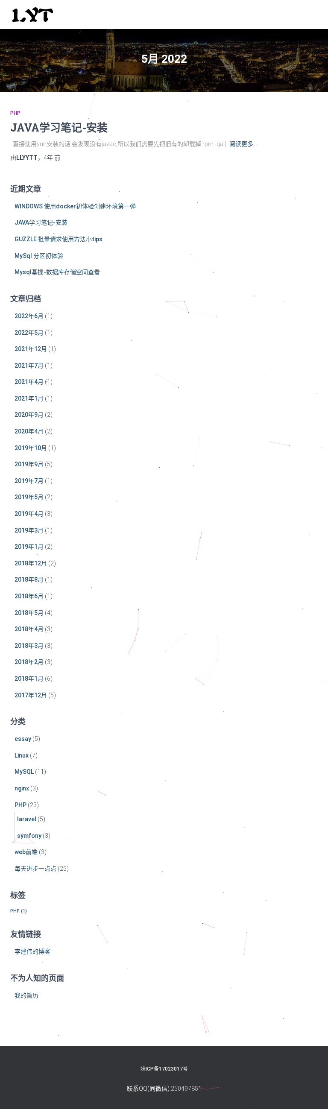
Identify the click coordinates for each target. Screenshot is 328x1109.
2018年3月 (29, 645)
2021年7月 (29, 365)
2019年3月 (29, 530)
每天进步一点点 (35, 868)
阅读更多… (243, 143)
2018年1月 (29, 678)
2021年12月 (31, 348)
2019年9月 (29, 464)
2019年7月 (29, 480)
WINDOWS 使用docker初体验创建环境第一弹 (75, 206)
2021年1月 (29, 398)
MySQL (24, 771)
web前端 (26, 852)
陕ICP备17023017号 (164, 1069)
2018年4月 (29, 629)
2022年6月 (29, 316)
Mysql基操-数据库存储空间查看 (57, 272)
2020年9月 (29, 414)
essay (23, 738)
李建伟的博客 (32, 951)
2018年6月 (29, 596)
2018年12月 (31, 563)
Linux (22, 755)
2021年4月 (29, 381)
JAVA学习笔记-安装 (59, 127)
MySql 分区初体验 (39, 255)
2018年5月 (29, 612)
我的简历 (26, 995)
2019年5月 (29, 497)
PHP (15, 113)
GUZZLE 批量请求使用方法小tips (58, 239)
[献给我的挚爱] (35, 14)
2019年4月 (29, 513)
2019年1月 (29, 546)
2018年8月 (29, 579)
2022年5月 (29, 332)
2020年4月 (29, 431)
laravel (26, 819)
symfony (29, 835)
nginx (22, 788)
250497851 (186, 1088)
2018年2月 (29, 661)
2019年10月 (31, 448)
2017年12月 (31, 695)
